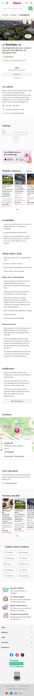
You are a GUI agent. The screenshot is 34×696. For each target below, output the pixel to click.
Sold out (17, 74)
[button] (18, 209)
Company (5, 642)
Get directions (19, 456)
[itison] (17, 3)
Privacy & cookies (10, 686)
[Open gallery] (17, 29)
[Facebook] (12, 656)
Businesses (5, 647)
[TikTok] (22, 656)
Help (3, 637)
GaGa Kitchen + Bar (7, 511)
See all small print (17, 401)
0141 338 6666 (9, 452)
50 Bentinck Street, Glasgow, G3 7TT (15, 60)
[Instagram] (17, 656)
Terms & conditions (23, 686)
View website (8, 456)
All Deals (5, 15)
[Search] (30, 8)
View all (29, 171)
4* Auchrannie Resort (6, 187)
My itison (5, 632)
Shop (3, 627)
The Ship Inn (18, 186)
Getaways (13, 15)
